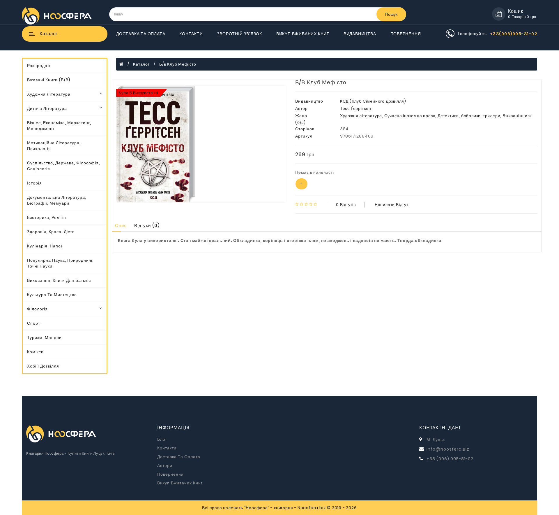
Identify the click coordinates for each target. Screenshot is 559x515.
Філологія (37, 309)
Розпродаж (38, 65)
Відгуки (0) (147, 225)
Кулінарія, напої (44, 246)
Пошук (391, 14)
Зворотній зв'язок (239, 34)
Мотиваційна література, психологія (54, 146)
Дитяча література (47, 108)
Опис (121, 225)
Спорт (33, 323)
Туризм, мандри (44, 337)
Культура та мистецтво (52, 295)
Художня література (48, 94)
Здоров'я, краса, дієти (51, 232)
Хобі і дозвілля (43, 366)
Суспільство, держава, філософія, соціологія (63, 166)
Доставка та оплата (140, 34)
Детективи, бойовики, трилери (469, 116)
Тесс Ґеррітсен (355, 108)
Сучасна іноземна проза (410, 116)
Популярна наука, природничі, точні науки (60, 263)
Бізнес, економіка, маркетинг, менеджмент (59, 125)
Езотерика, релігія (46, 217)
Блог (162, 439)
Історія (34, 183)
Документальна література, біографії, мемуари (56, 200)
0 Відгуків (346, 205)
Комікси (35, 352)
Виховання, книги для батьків (59, 280)
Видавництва (360, 34)
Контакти (191, 34)
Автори (164, 465)
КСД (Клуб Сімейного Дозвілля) (373, 101)
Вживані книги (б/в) (48, 80)
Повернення (405, 34)
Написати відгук (391, 205)
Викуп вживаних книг (302, 34)
